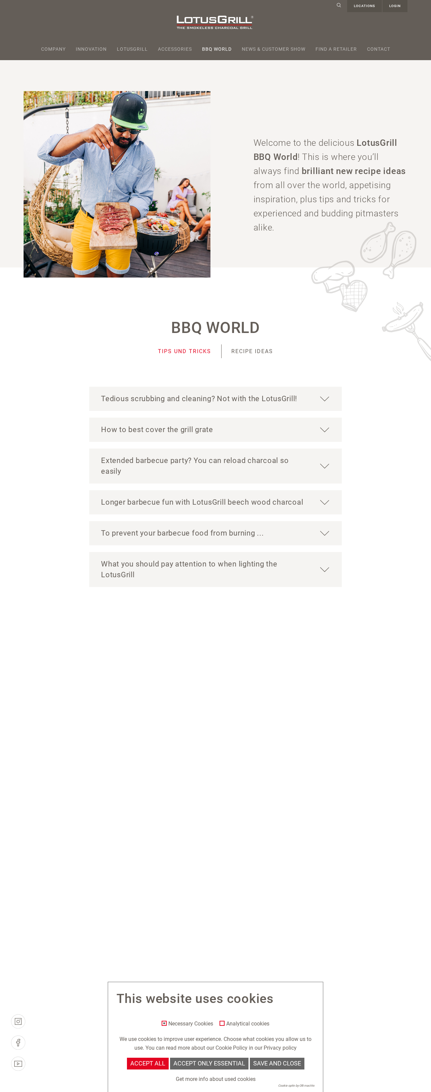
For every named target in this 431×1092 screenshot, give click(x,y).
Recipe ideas (252, 351)
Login (395, 6)
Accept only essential (209, 1063)
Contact (378, 49)
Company (53, 49)
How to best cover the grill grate (157, 429)
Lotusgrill (132, 49)
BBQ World (217, 49)
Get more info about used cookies (216, 1079)
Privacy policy (280, 1048)
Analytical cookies (247, 1024)
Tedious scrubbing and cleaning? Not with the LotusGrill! (199, 398)
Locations (364, 6)
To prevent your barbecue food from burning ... (182, 533)
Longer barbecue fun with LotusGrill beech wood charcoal (202, 502)
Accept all (147, 1063)
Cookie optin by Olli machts (296, 1085)
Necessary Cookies (190, 1024)
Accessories (175, 49)
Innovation (91, 49)
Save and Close (277, 1063)
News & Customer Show (273, 49)
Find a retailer (336, 49)
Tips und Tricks (184, 351)
